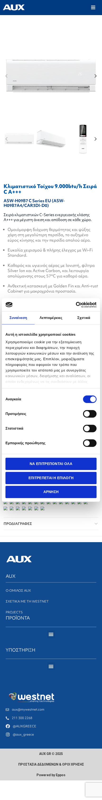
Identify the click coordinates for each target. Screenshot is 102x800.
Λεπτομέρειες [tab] (51, 318)
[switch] (90, 414)
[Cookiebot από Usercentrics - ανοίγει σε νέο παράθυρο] (76, 305)
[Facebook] (8, 726)
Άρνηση (51, 492)
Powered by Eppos (51, 775)
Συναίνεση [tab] (18, 318)
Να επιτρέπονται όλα (51, 464)
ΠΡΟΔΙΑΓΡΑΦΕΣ (18, 523)
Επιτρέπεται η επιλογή (51, 478)
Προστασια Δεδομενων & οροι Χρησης (51, 764)
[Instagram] (8, 734)
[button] (93, 7)
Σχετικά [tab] (83, 318)
